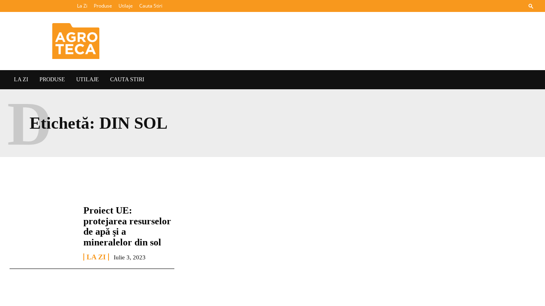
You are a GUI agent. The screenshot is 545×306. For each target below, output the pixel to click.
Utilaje (125, 5)
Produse (103, 5)
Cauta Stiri (150, 5)
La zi (96, 257)
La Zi (82, 5)
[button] (531, 6)
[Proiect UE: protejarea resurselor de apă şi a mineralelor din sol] (42, 231)
